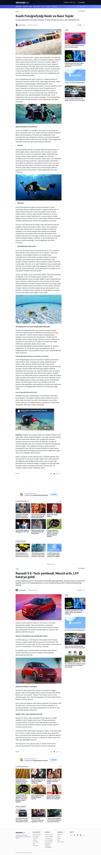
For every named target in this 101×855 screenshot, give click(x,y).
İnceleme (48, 6)
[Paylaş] (84, 25)
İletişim (58, 838)
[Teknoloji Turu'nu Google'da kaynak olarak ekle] (38, 495)
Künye (58, 836)
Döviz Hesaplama (49, 840)
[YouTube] (80, 835)
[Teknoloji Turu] (22, 2)
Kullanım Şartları (60, 841)
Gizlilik (58, 840)
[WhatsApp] (57, 473)
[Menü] (84, 6)
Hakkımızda (60, 834)
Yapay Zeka (18, 6)
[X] (70, 835)
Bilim (30, 6)
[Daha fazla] (60, 473)
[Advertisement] (38, 483)
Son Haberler (36, 836)
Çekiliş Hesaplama (49, 836)
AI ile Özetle (82, 11)
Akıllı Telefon (36, 6)
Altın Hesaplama (48, 841)
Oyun (42, 6)
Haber (17, 11)
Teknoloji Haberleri (37, 834)
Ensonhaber (35, 845)
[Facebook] (54, 473)
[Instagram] (74, 835)
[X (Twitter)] (51, 473)
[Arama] (81, 6)
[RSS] (84, 835)
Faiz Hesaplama (48, 838)
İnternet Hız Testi (49, 834)
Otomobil (25, 6)
